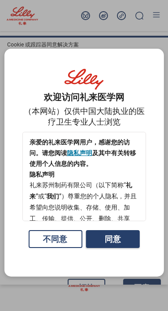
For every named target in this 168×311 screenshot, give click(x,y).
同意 (113, 239)
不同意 (55, 239)
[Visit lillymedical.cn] (84, 79)
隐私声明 (79, 152)
